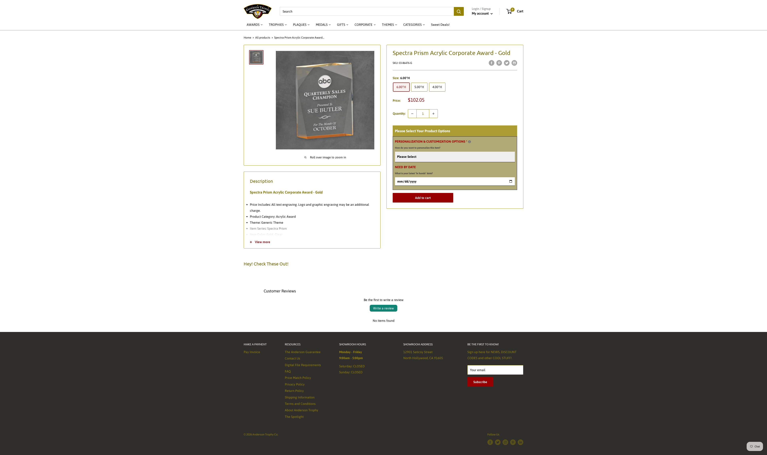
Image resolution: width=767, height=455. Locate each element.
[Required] (469, 141)
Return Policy (294, 390)
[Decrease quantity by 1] (412, 113)
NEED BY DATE (414, 170)
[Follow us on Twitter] (498, 442)
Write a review (383, 308)
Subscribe (480, 382)
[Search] (459, 11)
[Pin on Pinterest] (499, 63)
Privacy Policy (295, 384)
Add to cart (423, 198)
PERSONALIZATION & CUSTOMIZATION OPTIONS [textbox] (436, 144)
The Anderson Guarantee (303, 352)
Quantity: (399, 113)
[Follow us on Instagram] (505, 442)
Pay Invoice (252, 352)
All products (262, 37)
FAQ (288, 371)
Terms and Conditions (300, 403)
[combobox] (367, 11)
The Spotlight (294, 416)
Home (247, 37)
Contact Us (292, 358)
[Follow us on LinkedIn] (520, 442)
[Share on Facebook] (491, 63)
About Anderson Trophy (301, 410)
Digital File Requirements (303, 365)
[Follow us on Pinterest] (513, 442)
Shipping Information (300, 397)
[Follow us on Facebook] (490, 442)
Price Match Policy (298, 377)
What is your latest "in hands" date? (414, 173)
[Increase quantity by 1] (433, 113)
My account (481, 13)
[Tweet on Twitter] (507, 63)
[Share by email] (514, 63)
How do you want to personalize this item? (417, 147)
